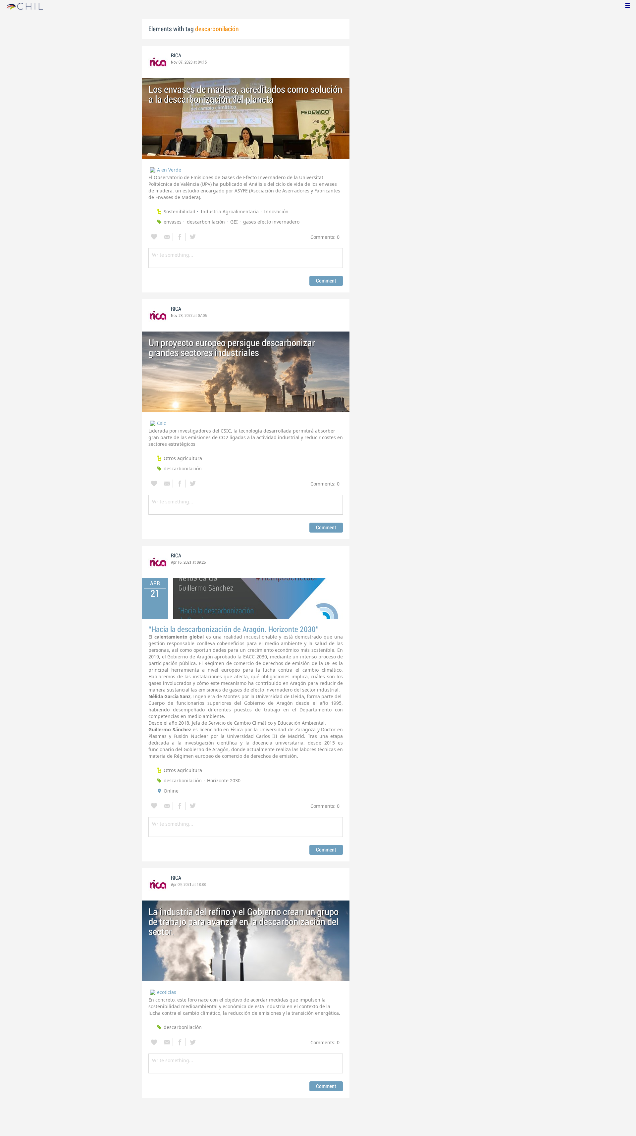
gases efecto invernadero (271, 222)
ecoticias (166, 992)
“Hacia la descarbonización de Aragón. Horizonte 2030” (233, 629)
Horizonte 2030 (223, 780)
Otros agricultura (183, 458)
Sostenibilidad (179, 211)
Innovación (276, 211)
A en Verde (169, 170)
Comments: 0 (325, 237)
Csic (161, 423)
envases (173, 222)
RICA (176, 56)
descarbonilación (206, 222)
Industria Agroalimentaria (230, 211)
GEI (234, 222)
